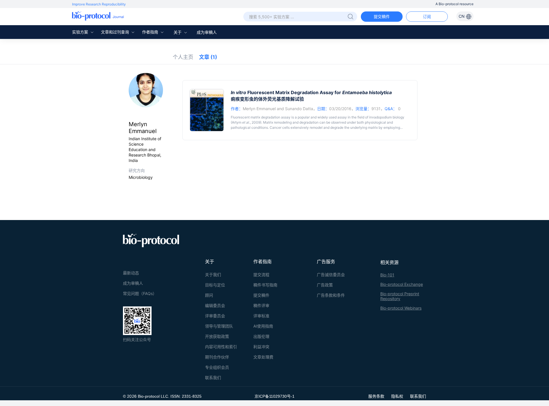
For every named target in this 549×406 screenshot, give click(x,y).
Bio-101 (387, 274)
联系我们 (213, 377)
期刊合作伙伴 (217, 356)
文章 (208, 57)
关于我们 (213, 274)
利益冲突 (261, 346)
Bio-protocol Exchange (401, 284)
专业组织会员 (217, 367)
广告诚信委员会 (331, 274)
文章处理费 (263, 356)
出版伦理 (261, 336)
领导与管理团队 (219, 326)
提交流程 (261, 274)
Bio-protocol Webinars (400, 308)
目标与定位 (215, 284)
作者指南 (150, 31)
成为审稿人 (207, 32)
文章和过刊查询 (115, 31)
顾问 (209, 295)
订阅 (427, 16)
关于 (178, 32)
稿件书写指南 (265, 284)
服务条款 (376, 396)
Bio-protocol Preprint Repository (399, 296)
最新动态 (131, 272)
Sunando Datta (299, 108)
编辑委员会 (215, 305)
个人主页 (183, 57)
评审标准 (261, 315)
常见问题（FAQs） (140, 293)
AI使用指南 (263, 326)
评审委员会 (215, 315)
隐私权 (397, 396)
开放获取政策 (217, 336)
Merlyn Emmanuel (259, 108)
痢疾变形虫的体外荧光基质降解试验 (267, 99)
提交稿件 (382, 16)
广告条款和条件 (331, 295)
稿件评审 (261, 305)
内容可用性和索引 (221, 346)
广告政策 (325, 284)
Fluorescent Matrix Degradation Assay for (311, 92)
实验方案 (80, 31)
